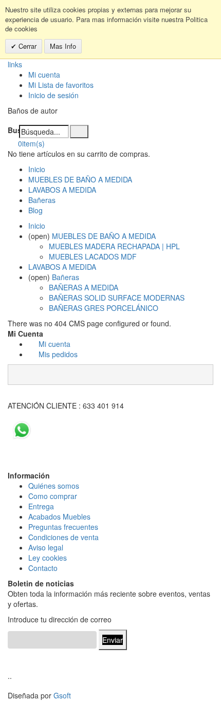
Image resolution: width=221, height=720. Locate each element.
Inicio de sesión (53, 95)
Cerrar (26, 46)
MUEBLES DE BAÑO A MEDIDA (80, 179)
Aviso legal (45, 547)
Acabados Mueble (57, 516)
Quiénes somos (53, 486)
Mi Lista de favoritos (61, 85)
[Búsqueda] (79, 131)
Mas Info (63, 46)
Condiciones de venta (63, 537)
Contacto (43, 568)
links (15, 64)
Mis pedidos (58, 354)
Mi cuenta (44, 74)
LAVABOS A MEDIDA (62, 189)
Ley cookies (47, 557)
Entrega (41, 506)
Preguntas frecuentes (63, 527)
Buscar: (13, 130)
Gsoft (62, 695)
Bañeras (42, 200)
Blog (35, 210)
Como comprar (52, 496)
